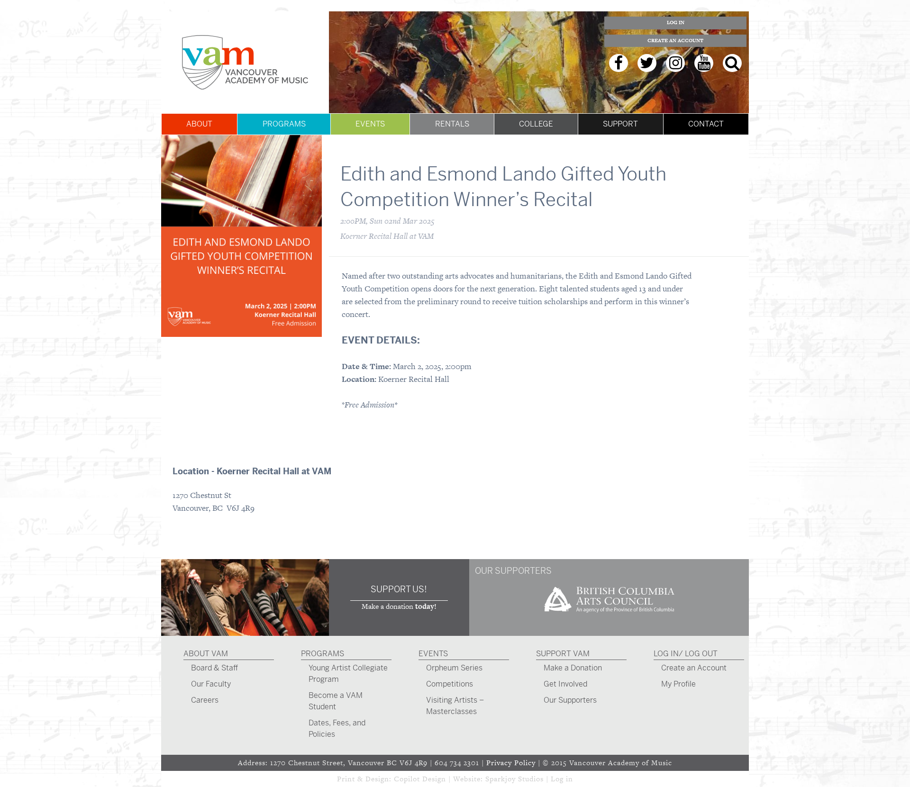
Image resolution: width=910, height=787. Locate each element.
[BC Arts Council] (609, 616)
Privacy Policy (511, 763)
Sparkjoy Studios (514, 779)
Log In (675, 22)
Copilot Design (420, 779)
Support (620, 124)
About (199, 124)
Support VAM (563, 654)
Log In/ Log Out (686, 654)
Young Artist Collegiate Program (348, 673)
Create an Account (675, 40)
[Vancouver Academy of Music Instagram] (675, 63)
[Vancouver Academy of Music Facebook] (618, 63)
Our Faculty (211, 684)
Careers (204, 700)
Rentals (452, 124)
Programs (284, 124)
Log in (562, 779)
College (536, 124)
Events (370, 124)
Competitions (449, 684)
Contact (706, 124)
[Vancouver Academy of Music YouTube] (703, 63)
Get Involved (565, 684)
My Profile (678, 684)
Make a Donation (573, 668)
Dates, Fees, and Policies (337, 728)
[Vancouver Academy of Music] (245, 62)
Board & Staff (214, 668)
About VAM (205, 654)
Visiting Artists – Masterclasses (455, 705)
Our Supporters (570, 700)
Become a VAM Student (336, 701)
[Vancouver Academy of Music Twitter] (646, 63)
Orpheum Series (454, 668)
